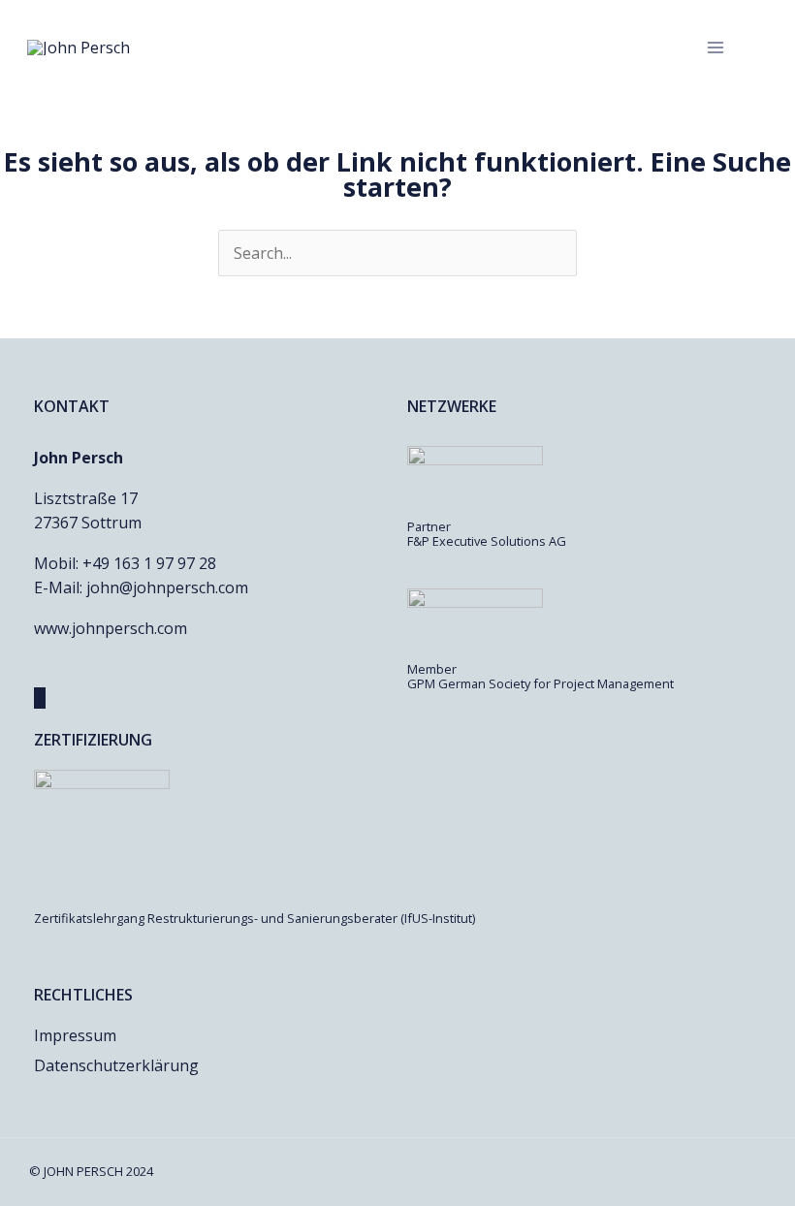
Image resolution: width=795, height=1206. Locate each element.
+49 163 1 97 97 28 (149, 563)
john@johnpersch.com (167, 587)
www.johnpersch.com (110, 628)
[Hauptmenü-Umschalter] (715, 47)
